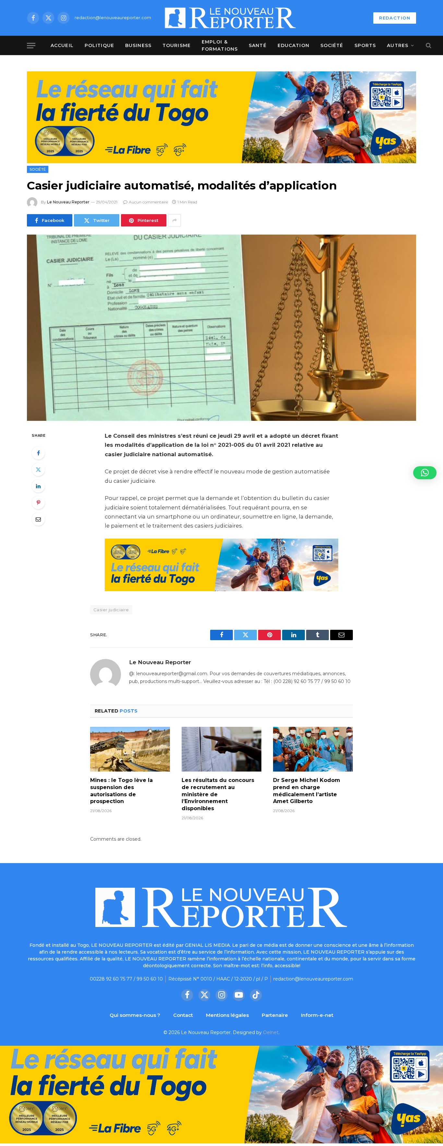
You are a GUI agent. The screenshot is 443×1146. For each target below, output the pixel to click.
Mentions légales (227, 1015)
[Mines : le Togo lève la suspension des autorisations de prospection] (130, 749)
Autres (397, 45)
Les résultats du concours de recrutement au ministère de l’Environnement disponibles (218, 794)
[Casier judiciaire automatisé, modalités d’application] (221, 328)
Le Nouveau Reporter (68, 202)
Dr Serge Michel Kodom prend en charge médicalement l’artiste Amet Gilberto (306, 790)
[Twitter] (38, 469)
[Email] (38, 519)
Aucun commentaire (148, 202)
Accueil (62, 45)
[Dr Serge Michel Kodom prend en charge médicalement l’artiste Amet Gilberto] (313, 749)
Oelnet (271, 1032)
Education (293, 45)
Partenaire (275, 1015)
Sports (365, 45)
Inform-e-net (317, 1015)
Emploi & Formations (220, 45)
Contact (183, 1015)
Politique (99, 45)
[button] (425, 472)
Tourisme (176, 45)
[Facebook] (38, 452)
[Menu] (31, 45)
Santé (258, 45)
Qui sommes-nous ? (135, 1015)
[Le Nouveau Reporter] (230, 18)
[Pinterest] (38, 502)
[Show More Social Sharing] (174, 220)
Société (331, 45)
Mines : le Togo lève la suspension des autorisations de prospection (121, 790)
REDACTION (394, 17)
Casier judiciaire (111, 609)
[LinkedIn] (38, 486)
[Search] (428, 45)
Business (138, 45)
